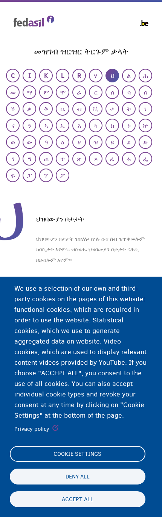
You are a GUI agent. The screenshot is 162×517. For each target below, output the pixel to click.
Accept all (77, 499)
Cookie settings (77, 454)
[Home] (34, 21)
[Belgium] (144, 23)
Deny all (78, 476)
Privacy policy (31, 429)
